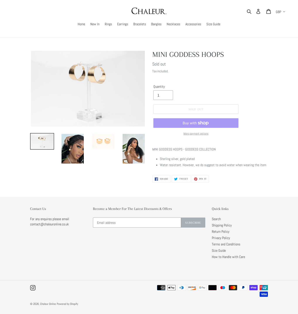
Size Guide (219, 250)
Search (216, 219)
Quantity (159, 86)
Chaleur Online (48, 304)
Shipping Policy (222, 225)
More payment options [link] (195, 133)
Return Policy (220, 231)
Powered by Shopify (67, 304)
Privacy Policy (221, 238)
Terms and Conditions (226, 244)
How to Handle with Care (228, 257)
